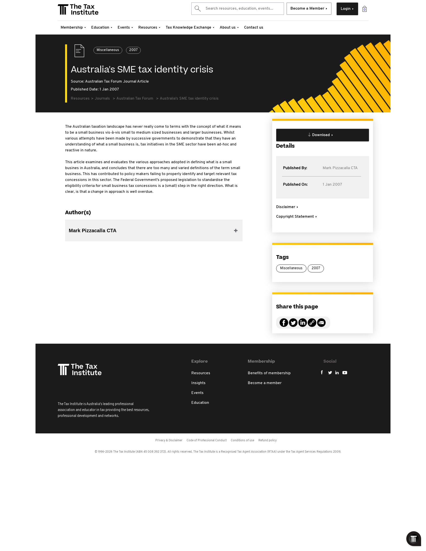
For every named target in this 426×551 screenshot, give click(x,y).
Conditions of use (242, 440)
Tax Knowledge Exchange (188, 28)
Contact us (253, 28)
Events (124, 28)
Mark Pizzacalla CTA (340, 168)
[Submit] (197, 8)
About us (228, 28)
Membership (72, 28)
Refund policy (267, 440)
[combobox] (237, 8)
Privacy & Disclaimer (168, 440)
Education (100, 28)
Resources (147, 28)
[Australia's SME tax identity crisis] (312, 325)
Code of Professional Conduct (207, 440)
